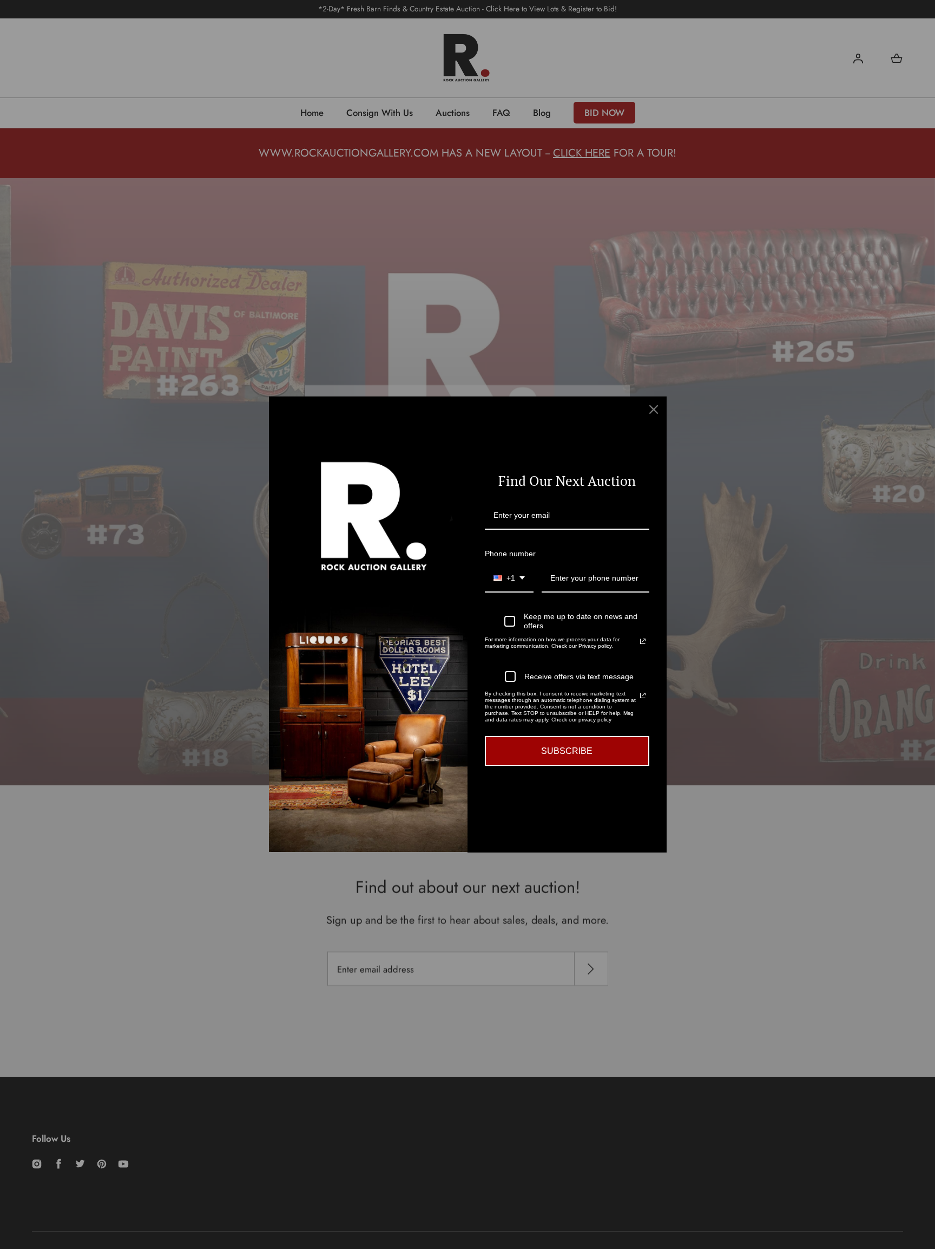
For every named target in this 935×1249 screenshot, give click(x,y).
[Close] (654, 409)
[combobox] (509, 579)
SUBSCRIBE (566, 751)
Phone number (510, 553)
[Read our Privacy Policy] (642, 641)
